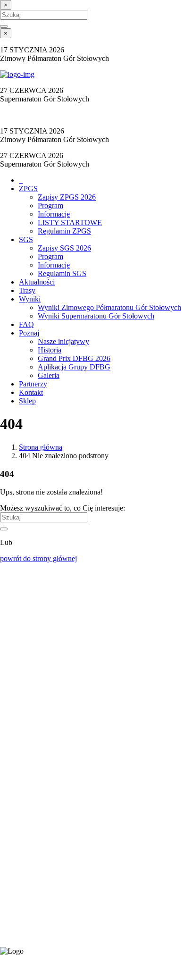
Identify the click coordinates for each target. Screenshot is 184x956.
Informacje (54, 214)
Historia (49, 350)
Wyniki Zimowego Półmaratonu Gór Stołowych (109, 307)
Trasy (27, 290)
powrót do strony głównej (38, 558)
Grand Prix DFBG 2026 (74, 358)
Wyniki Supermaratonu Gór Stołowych (96, 316)
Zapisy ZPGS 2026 (67, 197)
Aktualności (37, 282)
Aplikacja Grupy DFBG (74, 367)
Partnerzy (33, 384)
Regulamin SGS (62, 273)
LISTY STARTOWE (70, 222)
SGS (26, 239)
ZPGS (28, 188)
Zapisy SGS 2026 (64, 248)
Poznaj (29, 333)
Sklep (27, 401)
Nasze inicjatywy (63, 341)
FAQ (26, 324)
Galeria (48, 375)
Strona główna (40, 447)
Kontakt (31, 392)
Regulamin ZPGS (64, 231)
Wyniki (30, 299)
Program (50, 205)
